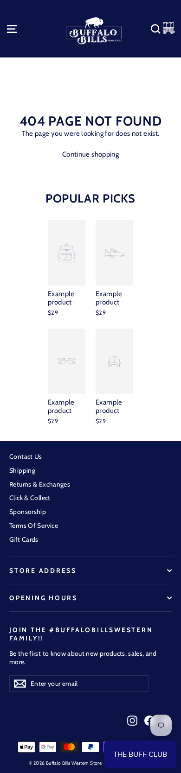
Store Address (43, 570)
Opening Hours (43, 598)
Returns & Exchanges (39, 484)
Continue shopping (90, 154)
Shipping (22, 470)
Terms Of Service (33, 525)
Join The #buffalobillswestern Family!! (81, 634)
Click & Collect (30, 497)
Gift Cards (24, 539)
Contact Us (25, 456)
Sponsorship (27, 511)
